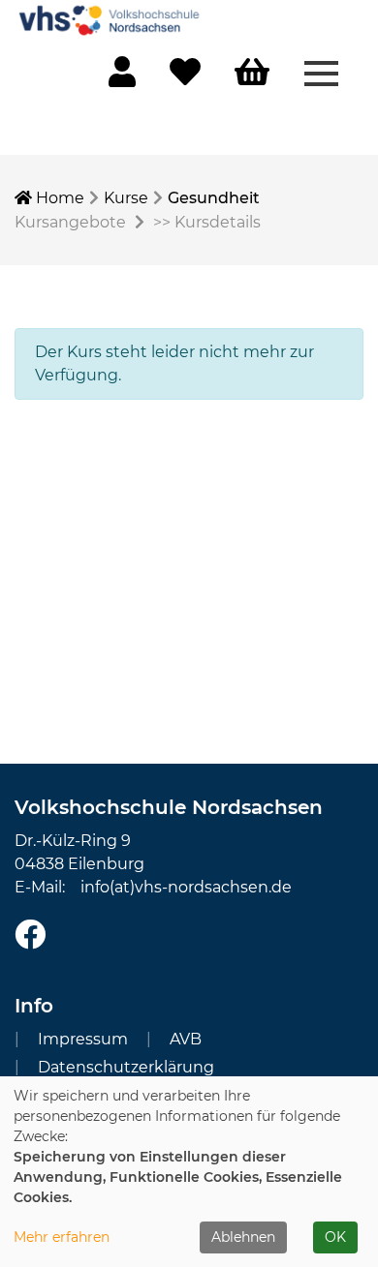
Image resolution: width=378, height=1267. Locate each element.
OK (335, 1237)
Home (58, 198)
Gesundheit (214, 198)
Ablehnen (243, 1237)
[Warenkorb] (252, 73)
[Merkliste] (185, 78)
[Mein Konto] (122, 78)
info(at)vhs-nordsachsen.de (186, 887)
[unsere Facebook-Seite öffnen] (30, 935)
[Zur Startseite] (111, 19)
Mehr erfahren (62, 1237)
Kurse (126, 198)
